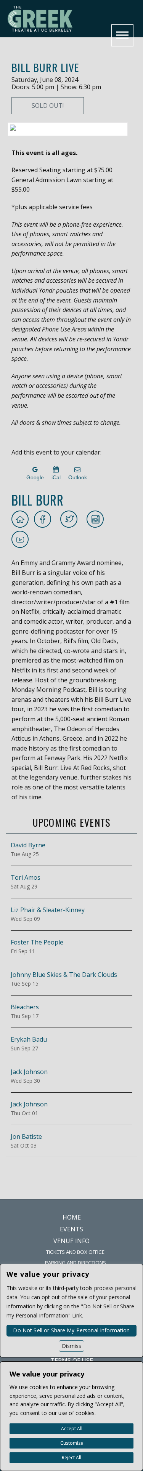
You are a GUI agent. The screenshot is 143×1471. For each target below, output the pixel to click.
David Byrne (28, 845)
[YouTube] (20, 539)
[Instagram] (95, 519)
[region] (71, 1416)
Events (71, 1229)
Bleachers (25, 1007)
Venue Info (71, 1241)
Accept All (71, 1428)
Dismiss (71, 1345)
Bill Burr (37, 499)
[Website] (20, 519)
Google (35, 477)
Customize (71, 1443)
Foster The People (37, 942)
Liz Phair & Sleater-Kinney (48, 910)
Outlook (77, 477)
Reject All (71, 1457)
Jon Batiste (26, 1136)
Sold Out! (48, 105)
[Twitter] (69, 519)
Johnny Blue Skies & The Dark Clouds (64, 974)
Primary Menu (122, 35)
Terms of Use (71, 1360)
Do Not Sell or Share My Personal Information (71, 1330)
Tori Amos (25, 877)
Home (72, 1217)
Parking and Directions (75, 1262)
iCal (56, 477)
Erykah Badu (29, 1039)
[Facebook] (43, 519)
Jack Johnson (29, 1072)
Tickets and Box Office (75, 1252)
